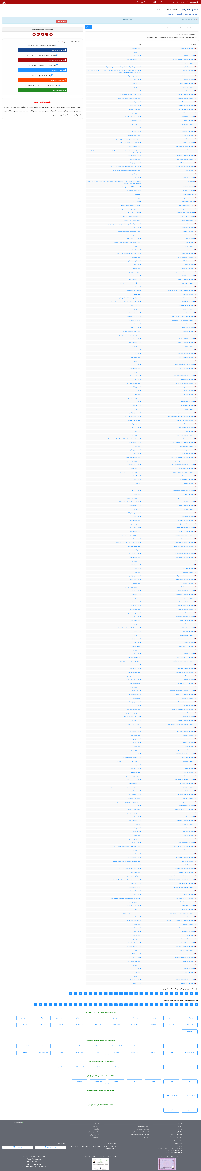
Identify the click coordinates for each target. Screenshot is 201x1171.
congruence (190, 181)
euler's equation (189, 361)
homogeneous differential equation (183, 442)
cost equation (190, 239)
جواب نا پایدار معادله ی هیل (134, 958)
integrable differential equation (185, 498)
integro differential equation (186, 505)
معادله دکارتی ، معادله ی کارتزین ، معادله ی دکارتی (130, 143)
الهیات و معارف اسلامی (43, 1052)
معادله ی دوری (137, 246)
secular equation (189, 854)
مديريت (171, 1046)
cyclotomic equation (188, 253)
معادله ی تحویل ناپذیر (135, 517)
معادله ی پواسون (136, 739)
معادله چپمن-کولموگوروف (134, 146)
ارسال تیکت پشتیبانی (51, 1147)
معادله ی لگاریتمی (136, 631)
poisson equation (189, 739)
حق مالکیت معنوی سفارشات (175, 1137)
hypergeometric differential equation (183, 465)
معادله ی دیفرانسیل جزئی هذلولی (133, 457)
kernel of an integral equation (185, 528)
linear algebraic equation (186, 602)
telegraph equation (188, 924)
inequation (191, 487)
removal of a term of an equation (184, 809)
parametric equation (188, 713)
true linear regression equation (185, 946)
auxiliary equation (188, 71)
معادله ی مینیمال (136, 650)
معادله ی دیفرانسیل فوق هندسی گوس (132, 417)
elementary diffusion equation (185, 335)
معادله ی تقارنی (137, 917)
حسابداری (190, 1046)
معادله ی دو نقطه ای (136, 954)
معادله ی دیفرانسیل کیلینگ (134, 531)
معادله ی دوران (137, 835)
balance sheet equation (187, 83)
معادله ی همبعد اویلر (136, 365)
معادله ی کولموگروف (136, 539)
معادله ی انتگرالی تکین (135, 872)
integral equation (189, 502)
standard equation (188, 895)
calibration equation (188, 135)
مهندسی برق (171, 1018)
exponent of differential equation (184, 376)
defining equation (189, 265)
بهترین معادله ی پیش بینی (134, 109)
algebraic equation (188, 67)
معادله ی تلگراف (136, 924)
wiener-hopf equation (187, 983)
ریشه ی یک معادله (136, 824)
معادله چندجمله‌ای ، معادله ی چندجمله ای (131, 757)
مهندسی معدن (24, 1018)
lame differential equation (186, 561)
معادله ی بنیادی (137, 402)
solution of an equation (187, 891)
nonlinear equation (188, 676)
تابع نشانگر (138, 483)
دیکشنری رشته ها (141, 2)
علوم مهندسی (24, 1025)
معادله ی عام (137, 854)
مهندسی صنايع (116, 1018)
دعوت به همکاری (178, 1140)
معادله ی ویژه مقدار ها (135, 328)
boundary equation (188, 131)
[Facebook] (46, 34)
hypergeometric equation (186, 468)
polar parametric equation (186, 750)
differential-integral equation (185, 305)
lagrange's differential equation (184, 554)
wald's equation (189, 972)
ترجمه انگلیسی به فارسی (143, 1126)
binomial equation (188, 113)
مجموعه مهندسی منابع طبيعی (171, 1096)
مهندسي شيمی (98, 1018)
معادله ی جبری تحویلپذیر (135, 791)
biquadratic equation (188, 117)
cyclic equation (189, 246)
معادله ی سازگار (137, 228)
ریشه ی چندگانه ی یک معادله (134, 657)
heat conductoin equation (186, 428)
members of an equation (186, 646)
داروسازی (135, 1081)
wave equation (189, 976)
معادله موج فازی (136, 405)
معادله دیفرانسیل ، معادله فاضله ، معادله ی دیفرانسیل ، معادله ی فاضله (125, 302)
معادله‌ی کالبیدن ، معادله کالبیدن (133, 135)
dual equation (190, 324)
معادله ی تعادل (137, 80)
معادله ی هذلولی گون (135, 454)
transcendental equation (186, 928)
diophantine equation (187, 313)
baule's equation (189, 91)
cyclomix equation (188, 250)
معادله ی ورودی (137, 494)
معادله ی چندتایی (136, 654)
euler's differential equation (186, 354)
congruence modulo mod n (186, 205)
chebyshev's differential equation (184, 155)
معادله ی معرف (137, 265)
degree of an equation (187, 276)
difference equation (188, 298)
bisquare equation (188, 120)
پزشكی (189, 1081)
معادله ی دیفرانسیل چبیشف (134, 155)
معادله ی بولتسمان (136, 124)
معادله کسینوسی (136, 235)
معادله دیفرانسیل (136, 294)
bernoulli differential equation (185, 94)
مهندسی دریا (189, 1031)
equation (191, 350)
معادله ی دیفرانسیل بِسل (135, 106)
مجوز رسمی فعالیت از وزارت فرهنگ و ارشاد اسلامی (167, 1157)
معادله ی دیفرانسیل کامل (135, 368)
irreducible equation (188, 517)
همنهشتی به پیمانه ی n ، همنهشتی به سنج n (130, 205)
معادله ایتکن (137, 63)
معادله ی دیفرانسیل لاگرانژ (134, 554)
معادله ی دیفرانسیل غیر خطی (134, 672)
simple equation (189, 865)
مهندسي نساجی (189, 1025)
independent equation (187, 476)
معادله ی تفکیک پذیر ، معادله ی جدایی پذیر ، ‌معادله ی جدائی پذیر (126, 861)
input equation (189, 494)
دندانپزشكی (79, 1081)
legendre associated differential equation (182, 587)
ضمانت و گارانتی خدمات (176, 1134)
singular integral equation (186, 872)
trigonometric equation (187, 939)
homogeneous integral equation (184, 450)
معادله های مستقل (136, 476)
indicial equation (189, 483)
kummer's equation (188, 550)
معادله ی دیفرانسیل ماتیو (135, 639)
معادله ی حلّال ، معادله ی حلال (133, 813)
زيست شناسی (171, 1067)
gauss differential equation (186, 413)
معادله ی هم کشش (136, 174)
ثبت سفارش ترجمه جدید (58, 50)
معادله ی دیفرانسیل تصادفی (134, 902)
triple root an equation (187, 943)
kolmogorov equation (187, 539)
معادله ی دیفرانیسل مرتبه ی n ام (133, 687)
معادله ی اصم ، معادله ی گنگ (134, 513)
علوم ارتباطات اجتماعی (24, 1046)
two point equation (188, 954)
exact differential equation (186, 368)
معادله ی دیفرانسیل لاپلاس (134, 576)
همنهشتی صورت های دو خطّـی (133, 213)
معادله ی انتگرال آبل (136, 48)
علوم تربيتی (97, 1046)
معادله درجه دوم (136, 765)
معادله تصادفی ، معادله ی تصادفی (133, 906)
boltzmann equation (188, 124)
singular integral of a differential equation (182, 876)
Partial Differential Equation (186, 720)
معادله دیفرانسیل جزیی (135, 720)
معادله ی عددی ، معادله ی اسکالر (133, 839)
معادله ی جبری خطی (136, 602)
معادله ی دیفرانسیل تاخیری (134, 279)
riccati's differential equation (185, 820)
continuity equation (188, 231)
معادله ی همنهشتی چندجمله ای (133, 754)
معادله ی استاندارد (136, 895)
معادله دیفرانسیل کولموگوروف (134, 546)
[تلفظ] (196, 19)
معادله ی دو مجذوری (136, 120)
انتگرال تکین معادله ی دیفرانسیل (133, 876)
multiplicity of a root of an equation (183, 661)
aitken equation (189, 63)
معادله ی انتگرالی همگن (135, 450)
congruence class (188, 190)
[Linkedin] (34, 34)
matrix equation (189, 643)
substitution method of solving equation (182, 913)
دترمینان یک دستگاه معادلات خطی (133, 291)
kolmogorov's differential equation (184, 546)
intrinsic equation (189, 509)
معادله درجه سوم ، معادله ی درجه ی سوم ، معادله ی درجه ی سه (127, 242)
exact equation (189, 372)
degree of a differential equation (184, 272)
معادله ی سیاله (137, 479)
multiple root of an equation (185, 657)
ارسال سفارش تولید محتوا (58, 70)
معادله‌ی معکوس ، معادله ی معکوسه (132, 776)
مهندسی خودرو (43, 1025)
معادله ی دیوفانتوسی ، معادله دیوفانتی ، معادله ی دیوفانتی (128, 313)
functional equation (188, 398)
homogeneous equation (187, 446)
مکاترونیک (61, 1025)
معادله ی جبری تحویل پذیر (134, 794)
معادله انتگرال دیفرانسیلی (135, 305)
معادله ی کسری (137, 394)
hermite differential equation (185, 435)
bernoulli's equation (188, 102)
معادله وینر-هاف (136, 983)
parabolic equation (188, 706)
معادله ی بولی (137, 128)
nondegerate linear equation (185, 669)
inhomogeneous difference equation (183, 491)
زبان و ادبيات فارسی (189, 1052)
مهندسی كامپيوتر (189, 1018)
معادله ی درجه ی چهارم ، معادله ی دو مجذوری (130, 117)
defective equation (188, 261)
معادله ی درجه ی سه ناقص (134, 783)
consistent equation (188, 228)
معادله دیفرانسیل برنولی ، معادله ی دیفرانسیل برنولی (129, 94)
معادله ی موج (137, 976)
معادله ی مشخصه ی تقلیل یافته (133, 780)
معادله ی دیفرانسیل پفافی (135, 731)
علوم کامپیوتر (61, 1067)
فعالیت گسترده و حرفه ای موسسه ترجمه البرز (34, 1157)
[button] (184, 2)
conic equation (189, 224)
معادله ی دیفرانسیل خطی (135, 609)
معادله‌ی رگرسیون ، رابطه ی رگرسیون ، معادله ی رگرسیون (128, 802)
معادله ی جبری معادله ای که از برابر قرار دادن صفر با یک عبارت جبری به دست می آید (122, 67)
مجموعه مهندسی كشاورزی (189, 1096)
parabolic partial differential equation (183, 709)
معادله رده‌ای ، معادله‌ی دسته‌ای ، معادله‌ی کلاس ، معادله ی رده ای (126, 170)
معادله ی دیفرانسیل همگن (134, 442)
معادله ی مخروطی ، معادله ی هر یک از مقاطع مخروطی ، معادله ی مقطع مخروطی (123, 224)
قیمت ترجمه (175, 2)
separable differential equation (185, 857)
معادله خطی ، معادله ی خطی (134, 613)
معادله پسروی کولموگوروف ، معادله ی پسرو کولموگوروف (128, 535)
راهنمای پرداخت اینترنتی (93, 1132)
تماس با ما (179, 1129)
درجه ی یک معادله (136, 276)
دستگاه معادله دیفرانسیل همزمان (133, 920)
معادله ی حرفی (137, 624)
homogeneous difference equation (184, 439)
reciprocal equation (188, 776)
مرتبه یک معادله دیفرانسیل (134, 272)
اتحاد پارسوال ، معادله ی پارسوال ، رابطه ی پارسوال (129, 717)
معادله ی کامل (137, 178)
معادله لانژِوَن (137, 568)
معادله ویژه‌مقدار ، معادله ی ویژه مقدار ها (131, 331)
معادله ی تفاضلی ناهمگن (135, 491)
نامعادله (138, 487)
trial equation (190, 935)
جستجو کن (88, 27)
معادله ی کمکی (137, 909)
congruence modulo (188, 202)
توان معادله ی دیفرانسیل (135, 376)
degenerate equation (188, 268)
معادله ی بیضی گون (136, 339)
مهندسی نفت (171, 1025)
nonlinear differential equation (185, 672)
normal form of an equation (186, 683)
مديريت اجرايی (134, 1052)
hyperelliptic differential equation (184, 461)
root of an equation (188, 824)
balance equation (189, 80)
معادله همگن (137, 446)
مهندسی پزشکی (79, 1018)
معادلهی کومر (137, 550)
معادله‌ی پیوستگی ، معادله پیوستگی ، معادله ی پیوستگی (129, 231)
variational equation (188, 965)
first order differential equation (185, 383)
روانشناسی (134, 1046)
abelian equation (189, 52)
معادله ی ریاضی (137, 635)
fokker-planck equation (187, 387)
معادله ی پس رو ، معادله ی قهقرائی (133, 76)
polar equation (189, 746)
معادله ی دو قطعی (136, 950)
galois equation (189, 409)
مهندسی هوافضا (116, 1025)
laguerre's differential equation (185, 557)
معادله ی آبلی (137, 52)
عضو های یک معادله (136, 646)
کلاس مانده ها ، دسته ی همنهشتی (133, 190)
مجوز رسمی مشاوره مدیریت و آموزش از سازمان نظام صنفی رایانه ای (100, 1157)
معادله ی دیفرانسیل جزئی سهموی (133, 709)
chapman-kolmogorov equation (184, 146)
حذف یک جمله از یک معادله (134, 809)
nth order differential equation (185, 687)
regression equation (188, 802)
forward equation (188, 391)
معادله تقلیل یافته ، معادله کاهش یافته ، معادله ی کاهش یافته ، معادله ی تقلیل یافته (123, 787)
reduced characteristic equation (184, 780)
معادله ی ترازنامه (136, 83)
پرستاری (171, 1081)
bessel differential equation (186, 106)
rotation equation (189, 835)
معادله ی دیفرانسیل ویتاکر (135, 980)
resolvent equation (188, 813)
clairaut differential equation (185, 159)
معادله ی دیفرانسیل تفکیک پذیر (133, 857)
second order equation (187, 850)
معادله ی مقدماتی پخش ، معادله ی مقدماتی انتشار (129, 335)
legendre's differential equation (185, 594)
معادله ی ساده (137, 865)
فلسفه (171, 1052)
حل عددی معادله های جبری (134, 691)
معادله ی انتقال (137, 932)
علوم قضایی (24, 1052)
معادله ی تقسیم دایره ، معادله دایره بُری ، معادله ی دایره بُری (128, 253)
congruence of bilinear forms (185, 213)
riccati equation (189, 817)
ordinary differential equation (185, 702)
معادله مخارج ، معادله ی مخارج (133, 239)
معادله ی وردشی (136, 965)
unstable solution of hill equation (184, 958)
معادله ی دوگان (137, 324)
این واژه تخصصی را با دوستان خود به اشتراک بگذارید (42, 29)
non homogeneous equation (185, 665)
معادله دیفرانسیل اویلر (135, 357)
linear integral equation (187, 620)
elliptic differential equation (186, 342)
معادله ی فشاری (137, 87)
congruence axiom (188, 187)
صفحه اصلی (193, 2)
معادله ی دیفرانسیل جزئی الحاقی (133, 59)
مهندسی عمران (153, 1018)
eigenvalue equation (188, 331)
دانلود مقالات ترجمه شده (143, 1129)
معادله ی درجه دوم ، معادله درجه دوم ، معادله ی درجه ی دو (128, 761)
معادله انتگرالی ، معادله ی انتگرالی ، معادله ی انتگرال (129, 502)
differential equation (188, 302)
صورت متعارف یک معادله (135, 683)
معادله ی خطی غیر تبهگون (134, 669)
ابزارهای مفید (96, 1137)
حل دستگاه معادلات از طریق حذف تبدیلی (131, 913)
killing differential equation (186, 531)
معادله (139, 350)
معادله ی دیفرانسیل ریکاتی (134, 820)
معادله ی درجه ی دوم (135, 843)
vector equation (189, 969)
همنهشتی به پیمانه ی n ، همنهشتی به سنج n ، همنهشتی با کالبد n (126, 209)
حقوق (153, 1046)
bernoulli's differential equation (185, 98)
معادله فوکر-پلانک (136, 387)
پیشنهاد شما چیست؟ (61, 21)
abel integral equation (187, 48)
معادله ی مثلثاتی (136, 939)
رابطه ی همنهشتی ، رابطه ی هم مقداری (132, 220)
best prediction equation (186, 109)
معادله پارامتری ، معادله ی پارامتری (133, 713)
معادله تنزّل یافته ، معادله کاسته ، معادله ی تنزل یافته (129, 283)
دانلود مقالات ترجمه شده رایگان (141, 1132)
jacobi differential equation (186, 520)
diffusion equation (188, 309)
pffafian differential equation (185, 731)
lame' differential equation (186, 565)
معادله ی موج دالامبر (136, 257)
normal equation (189, 680)
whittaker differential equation (185, 980)
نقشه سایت (96, 1140)
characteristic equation (187, 150)
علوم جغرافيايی (153, 1052)
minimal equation (189, 650)
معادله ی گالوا (137, 409)
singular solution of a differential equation (181, 880)
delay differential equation (186, 279)
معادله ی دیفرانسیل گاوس (134, 413)
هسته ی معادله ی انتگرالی (134, 528)
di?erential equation (188, 294)
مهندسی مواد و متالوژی (61, 1018)
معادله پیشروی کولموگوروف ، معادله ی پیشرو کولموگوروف (128, 543)
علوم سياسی (116, 1052)
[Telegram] (51, 34)
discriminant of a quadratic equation (183, 320)
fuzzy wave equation (187, 405)
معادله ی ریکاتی (137, 817)
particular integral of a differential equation (181, 724)
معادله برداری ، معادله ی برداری (133, 969)
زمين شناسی (116, 1067)
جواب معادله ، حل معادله (135, 891)
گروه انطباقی (137, 194)
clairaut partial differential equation (183, 163)
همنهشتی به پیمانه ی (135, 202)
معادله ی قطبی (137, 746)
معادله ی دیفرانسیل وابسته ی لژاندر (133, 587)
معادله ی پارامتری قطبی (135, 750)
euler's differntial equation (186, 357)
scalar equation (189, 839)
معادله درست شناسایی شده (134, 524)
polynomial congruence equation (184, 754)
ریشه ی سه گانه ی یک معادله (134, 943)
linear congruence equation (186, 605)
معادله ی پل (137, 728)
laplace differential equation (185, 576)
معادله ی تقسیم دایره (135, 250)
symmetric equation (188, 917)
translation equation (188, 932)
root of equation (189, 828)
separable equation (188, 861)
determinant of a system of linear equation (181, 291)
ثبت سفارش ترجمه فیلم (59, 90)
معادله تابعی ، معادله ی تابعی (134, 398)
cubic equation (189, 242)
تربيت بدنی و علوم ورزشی (116, 1046)
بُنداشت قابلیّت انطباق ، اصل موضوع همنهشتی (130, 187)
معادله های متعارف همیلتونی (134, 420)
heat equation (190, 431)
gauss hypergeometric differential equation (181, 417)
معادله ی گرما (137, 431)
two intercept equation (187, 950)
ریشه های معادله (136, 828)
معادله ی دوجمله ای (136, 113)
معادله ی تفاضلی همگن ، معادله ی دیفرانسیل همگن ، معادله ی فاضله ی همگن (123, 439)
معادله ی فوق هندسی (135, 468)
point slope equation (188, 735)
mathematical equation (187, 635)
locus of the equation (187, 628)
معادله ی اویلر (137, 354)
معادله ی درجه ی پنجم (135, 772)
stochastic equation (188, 906)
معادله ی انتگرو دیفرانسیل (134, 505)
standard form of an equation (185, 898)
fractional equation (188, 394)
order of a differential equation (185, 694)
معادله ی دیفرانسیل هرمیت (134, 435)
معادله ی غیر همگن (136, 665)
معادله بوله (138, 91)
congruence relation (188, 220)
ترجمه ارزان (146, 1137)
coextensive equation (187, 174)
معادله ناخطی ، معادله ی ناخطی (133, 676)
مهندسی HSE (98, 1025)
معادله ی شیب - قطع (135, 883)
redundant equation (188, 798)
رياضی (134, 1067)
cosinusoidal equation (187, 235)
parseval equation (188, 717)
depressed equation (188, 283)
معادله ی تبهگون (136, 268)
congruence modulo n (187, 209)
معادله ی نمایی (137, 379)
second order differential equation (184, 846)
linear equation (189, 613)
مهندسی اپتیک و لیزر (79, 1025)
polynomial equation (188, 757)
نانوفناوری (98, 1067)
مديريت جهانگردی (61, 1046)
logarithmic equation (188, 631)
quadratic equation (188, 761)
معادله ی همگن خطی (135, 617)
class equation (189, 170)
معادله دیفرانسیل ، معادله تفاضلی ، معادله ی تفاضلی (129, 298)
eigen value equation (188, 328)
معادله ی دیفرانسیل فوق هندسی (133, 465)
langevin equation (188, 568)
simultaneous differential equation (184, 869)
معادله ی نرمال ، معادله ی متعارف (133, 680)
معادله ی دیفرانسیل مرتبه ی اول (133, 383)
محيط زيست (153, 1025)
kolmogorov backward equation (184, 535)
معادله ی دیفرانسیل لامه (135, 561)
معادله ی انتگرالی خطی (135, 620)
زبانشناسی (61, 1052)
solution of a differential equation (184, 887)
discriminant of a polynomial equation (183, 316)
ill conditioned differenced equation (183, 472)
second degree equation (186, 843)
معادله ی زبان (137, 572)
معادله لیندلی (137, 598)
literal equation (189, 624)
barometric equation (188, 87)
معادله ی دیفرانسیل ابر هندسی (134, 461)
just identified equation (187, 524)
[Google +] (38, 34)
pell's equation (189, 728)
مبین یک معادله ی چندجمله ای (133, 316)
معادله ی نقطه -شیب (135, 735)
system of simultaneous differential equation (180, 920)
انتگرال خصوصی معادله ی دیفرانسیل (132, 724)
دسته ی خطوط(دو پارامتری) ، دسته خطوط (131, 216)
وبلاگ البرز (179, 1132)
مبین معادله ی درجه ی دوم (134, 320)
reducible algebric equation (186, 794)
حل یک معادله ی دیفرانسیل (134, 887)
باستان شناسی (79, 1052)
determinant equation (187, 287)
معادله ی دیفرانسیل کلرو (135, 159)
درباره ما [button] (161, 2)
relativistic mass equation (186, 806)
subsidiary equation (188, 909)
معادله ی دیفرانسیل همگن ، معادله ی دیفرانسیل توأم (129, 869)
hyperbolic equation (188, 454)
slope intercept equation (186, 883)
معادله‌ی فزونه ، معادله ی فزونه (134, 798)
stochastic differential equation (184, 902)
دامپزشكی (116, 1081)
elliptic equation (189, 346)
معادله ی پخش (137, 309)
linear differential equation (186, 609)
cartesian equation (188, 143)
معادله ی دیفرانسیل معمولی (134, 702)
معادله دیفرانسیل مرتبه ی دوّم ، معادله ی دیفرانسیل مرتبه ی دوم (127, 846)
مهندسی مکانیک (134, 1018)
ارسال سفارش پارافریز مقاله (58, 80)
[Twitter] (42, 34)
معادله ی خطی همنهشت (135, 605)
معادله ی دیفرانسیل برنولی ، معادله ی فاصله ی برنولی (129, 98)
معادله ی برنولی (137, 102)
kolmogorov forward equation (185, 543)
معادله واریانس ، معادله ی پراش (133, 961)
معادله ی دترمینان (136, 287)
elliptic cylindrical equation (186, 339)
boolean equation (188, 128)
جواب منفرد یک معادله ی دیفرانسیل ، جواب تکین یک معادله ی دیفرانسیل (125, 880)
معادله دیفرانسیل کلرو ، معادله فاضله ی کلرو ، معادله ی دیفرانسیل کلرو (125, 167)
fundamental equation (187, 402)
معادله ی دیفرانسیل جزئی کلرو (134, 163)
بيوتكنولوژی (153, 1081)
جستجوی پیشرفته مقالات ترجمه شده (140, 1134)
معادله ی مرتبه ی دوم (135, 850)
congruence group (188, 194)
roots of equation (188, 832)
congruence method (188, 198)
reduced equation (188, 787)
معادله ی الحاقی (137, 56)
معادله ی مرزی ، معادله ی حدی (133, 131)
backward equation (188, 76)
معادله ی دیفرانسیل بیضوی (134, 342)
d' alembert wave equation (186, 257)
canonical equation (188, 139)
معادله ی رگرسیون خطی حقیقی (133, 946)
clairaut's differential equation (185, 167)
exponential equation (187, 379)
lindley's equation (189, 598)
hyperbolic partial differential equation (182, 457)
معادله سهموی (137, 706)
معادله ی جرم (137, 806)
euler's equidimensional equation (184, 365)
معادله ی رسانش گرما (135, 424)
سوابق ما (180, 1126)
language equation (188, 572)
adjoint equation (189, 56)
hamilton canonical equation (185, 420)
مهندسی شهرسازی (134, 1025)
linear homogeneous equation (185, 617)
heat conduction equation (186, 424)
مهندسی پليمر (43, 1018)
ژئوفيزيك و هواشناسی (79, 1067)
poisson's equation (188, 743)
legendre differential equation (185, 591)
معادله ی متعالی (137, 928)
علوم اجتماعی (43, 1046)
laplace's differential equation (185, 580)
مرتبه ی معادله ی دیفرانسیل (134, 694)
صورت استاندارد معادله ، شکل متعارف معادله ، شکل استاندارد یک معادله (125, 898)
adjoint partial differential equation (183, 59)
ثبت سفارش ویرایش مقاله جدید (57, 60)
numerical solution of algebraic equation (182, 691)
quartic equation (189, 769)
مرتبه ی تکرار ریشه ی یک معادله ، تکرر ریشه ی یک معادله (128, 661)
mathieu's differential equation (185, 639)
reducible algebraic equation (185, 791)
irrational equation (188, 513)
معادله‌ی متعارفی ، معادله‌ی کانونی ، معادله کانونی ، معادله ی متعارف (126, 139)
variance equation (188, 961)
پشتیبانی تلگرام (18, 1147)
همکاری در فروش (94, 1135)
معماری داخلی (171, 1110)
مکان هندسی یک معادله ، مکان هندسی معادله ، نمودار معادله (127, 628)
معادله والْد (138, 972)
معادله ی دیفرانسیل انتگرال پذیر (133, 498)
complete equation (188, 178)
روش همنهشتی (137, 198)
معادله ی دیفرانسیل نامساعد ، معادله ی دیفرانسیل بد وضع (128, 472)
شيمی (189, 1067)
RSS (95, 1129)
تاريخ (98, 1052)
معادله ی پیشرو (137, 391)
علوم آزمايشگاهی (98, 1081)
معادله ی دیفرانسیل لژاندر (135, 591)
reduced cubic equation (187, 783)
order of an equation (188, 698)
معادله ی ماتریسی (136, 643)
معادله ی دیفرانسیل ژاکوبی (134, 520)
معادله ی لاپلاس (136, 583)
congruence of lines (188, 216)
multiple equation (189, 654)
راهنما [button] (167, 2)
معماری (189, 1110)
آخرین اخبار (96, 1126)
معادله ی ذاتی (137, 509)
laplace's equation (188, 583)
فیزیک (153, 1067)
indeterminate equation (187, 479)
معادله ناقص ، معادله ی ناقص (134, 261)
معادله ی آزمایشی (136, 935)
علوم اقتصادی (79, 1046)
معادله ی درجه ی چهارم (135, 769)
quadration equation (188, 765)
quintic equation (189, 772)
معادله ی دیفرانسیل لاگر (135, 557)
